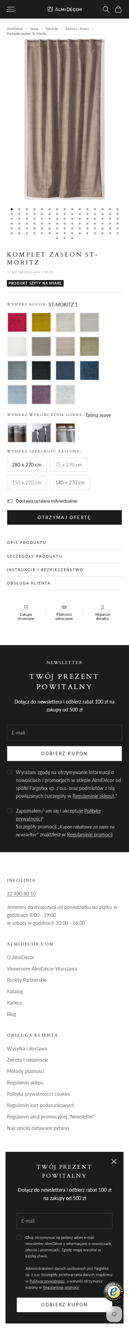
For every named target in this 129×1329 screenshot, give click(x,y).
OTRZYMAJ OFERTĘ (64, 517)
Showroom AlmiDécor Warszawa (42, 969)
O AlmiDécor (20, 957)
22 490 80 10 (21, 894)
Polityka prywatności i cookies (38, 1094)
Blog (11, 1014)
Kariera (14, 1003)
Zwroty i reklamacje (27, 1060)
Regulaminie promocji (61, 1287)
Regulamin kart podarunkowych (40, 1105)
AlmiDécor (15, 28)
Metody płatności (25, 1071)
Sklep (34, 28)
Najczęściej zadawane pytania (38, 1128)
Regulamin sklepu (25, 1082)
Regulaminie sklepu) (93, 796)
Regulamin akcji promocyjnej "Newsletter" (51, 1116)
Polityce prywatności (47, 1281)
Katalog (15, 991)
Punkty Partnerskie (26, 980)
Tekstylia (51, 28)
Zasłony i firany (77, 28)
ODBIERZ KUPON (64, 753)
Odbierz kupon (64, 1304)
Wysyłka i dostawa (27, 1048)
